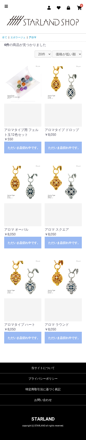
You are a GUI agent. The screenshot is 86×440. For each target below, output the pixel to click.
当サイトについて (43, 368)
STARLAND (43, 419)
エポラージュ (17, 37)
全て (4, 37)
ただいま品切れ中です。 (24, 147)
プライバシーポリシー (43, 378)
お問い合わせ (43, 400)
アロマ (32, 37)
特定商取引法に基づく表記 (43, 389)
